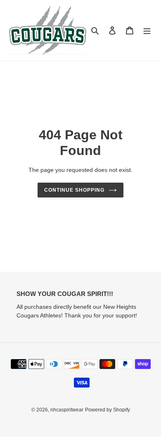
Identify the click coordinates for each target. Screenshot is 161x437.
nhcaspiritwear (66, 410)
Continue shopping (74, 190)
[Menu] (147, 30)
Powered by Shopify (107, 410)
